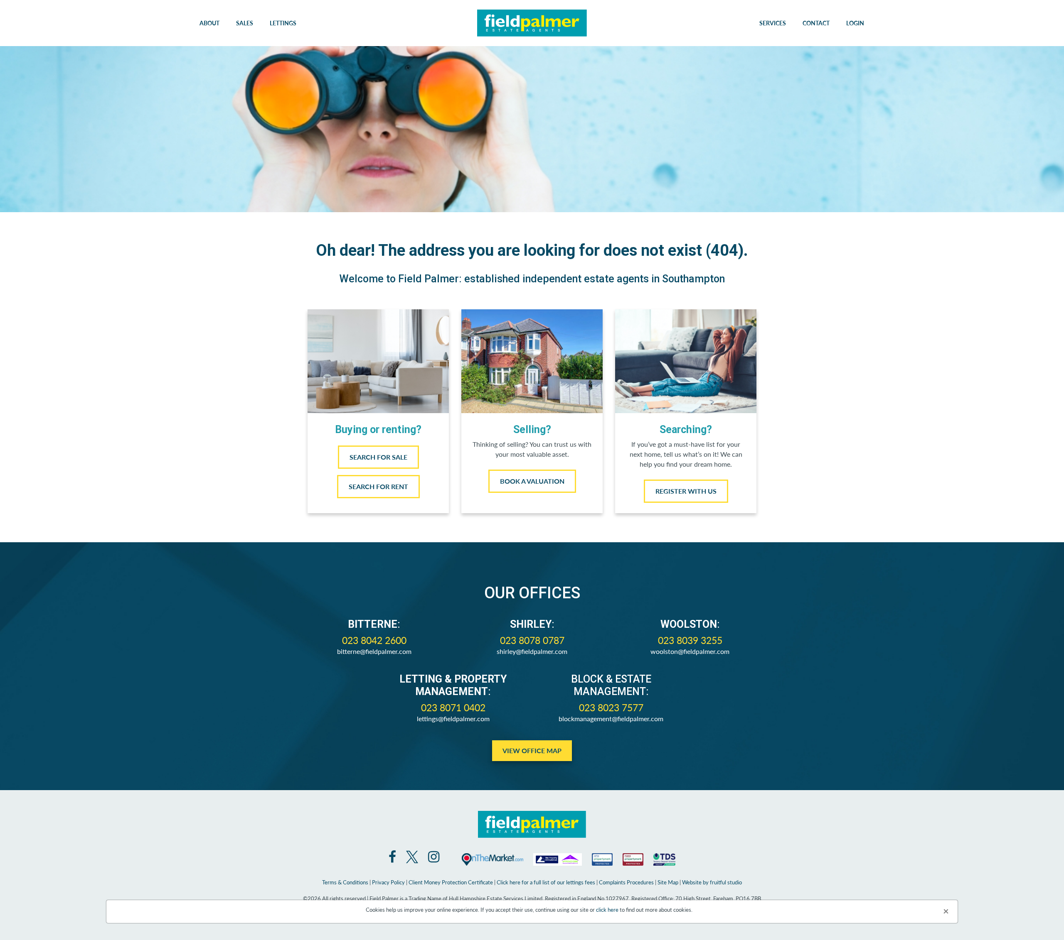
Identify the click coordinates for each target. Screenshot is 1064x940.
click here (607, 909)
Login (855, 23)
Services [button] (772, 23)
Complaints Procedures (626, 882)
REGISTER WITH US (686, 491)
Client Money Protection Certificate (451, 882)
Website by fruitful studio (712, 882)
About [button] (209, 23)
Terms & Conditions (345, 882)
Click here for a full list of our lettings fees (546, 882)
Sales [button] (244, 23)
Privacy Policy (388, 882)
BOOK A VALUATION (532, 481)
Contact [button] (816, 23)
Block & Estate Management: (611, 685)
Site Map (668, 882)
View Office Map (532, 750)
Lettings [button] (283, 23)
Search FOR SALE (378, 457)
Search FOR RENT (378, 486)
